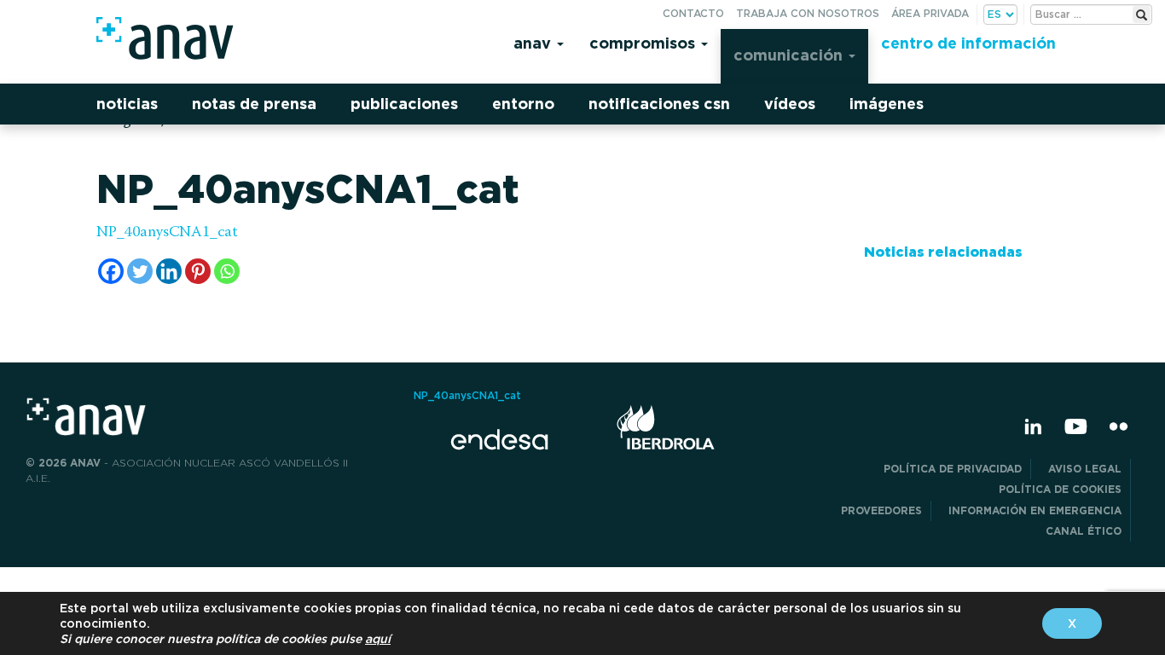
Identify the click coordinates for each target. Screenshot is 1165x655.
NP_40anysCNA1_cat (167, 233)
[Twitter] (140, 271)
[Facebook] (111, 271)
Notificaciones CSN (659, 104)
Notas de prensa (254, 104)
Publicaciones (404, 104)
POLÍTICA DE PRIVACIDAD (953, 468)
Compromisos (644, 43)
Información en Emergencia (1035, 510)
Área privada (930, 13)
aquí (378, 639)
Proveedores (881, 510)
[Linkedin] (169, 271)
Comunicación (790, 55)
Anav (534, 43)
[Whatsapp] (227, 271)
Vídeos (789, 104)
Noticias (127, 104)
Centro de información (968, 43)
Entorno (523, 104)
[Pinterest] (198, 271)
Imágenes (886, 104)
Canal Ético (1084, 530)
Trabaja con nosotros (807, 13)
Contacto (693, 13)
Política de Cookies (1060, 489)
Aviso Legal (1085, 468)
